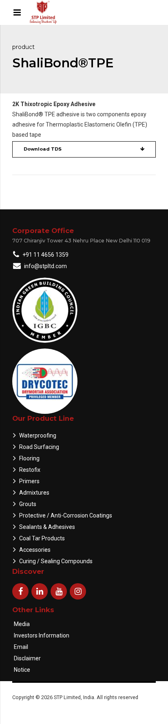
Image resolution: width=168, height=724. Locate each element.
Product (23, 47)
